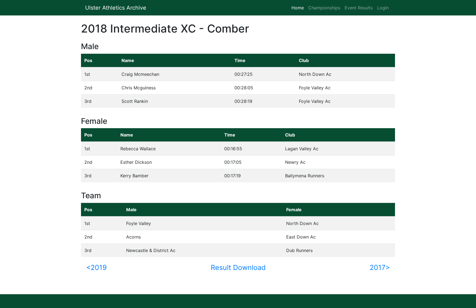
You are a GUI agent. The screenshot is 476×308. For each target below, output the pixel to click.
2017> (380, 267)
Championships (324, 7)
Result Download (238, 267)
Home (298, 7)
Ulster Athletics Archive (115, 7)
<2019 (96, 267)
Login (383, 7)
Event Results (359, 7)
